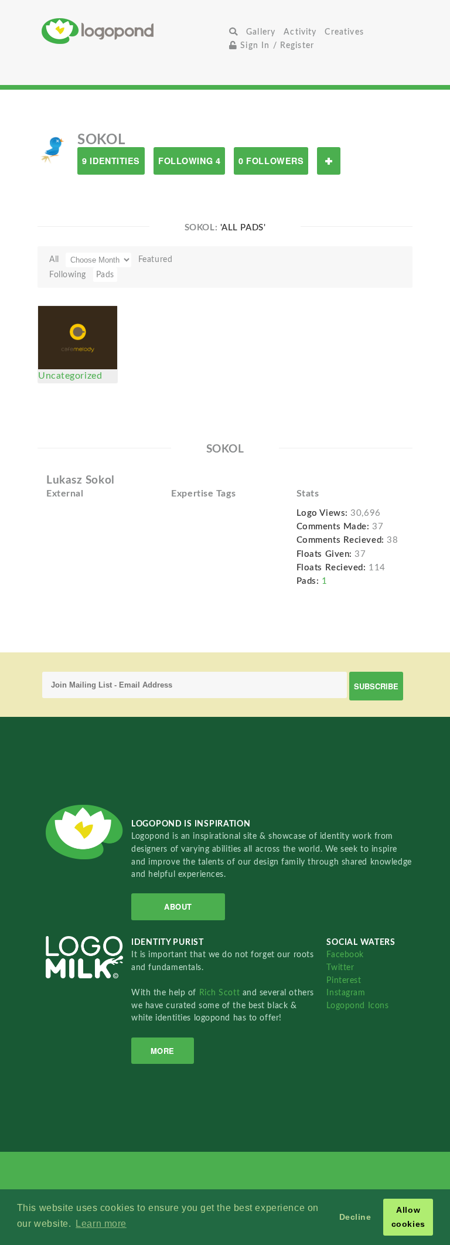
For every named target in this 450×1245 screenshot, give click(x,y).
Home (133, 31)
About (178, 906)
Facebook (344, 954)
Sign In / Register (275, 45)
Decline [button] (355, 1217)
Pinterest (343, 980)
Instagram (345, 992)
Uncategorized (70, 375)
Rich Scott (221, 992)
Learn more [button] (101, 1224)
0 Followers (271, 160)
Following (67, 274)
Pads (105, 274)
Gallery (260, 32)
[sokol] (53, 149)
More (163, 1050)
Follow (328, 161)
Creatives (344, 32)
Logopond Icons (357, 1005)
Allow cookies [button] (408, 1217)
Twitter (340, 967)
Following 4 (189, 160)
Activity (300, 32)
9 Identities (111, 160)
